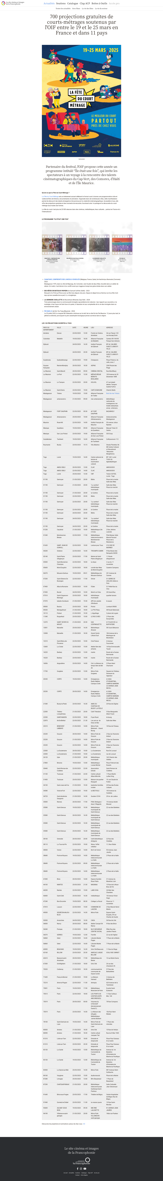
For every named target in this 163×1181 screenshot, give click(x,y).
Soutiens (61, 3)
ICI (84, 1124)
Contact (77, 1175)
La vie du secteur (101, 8)
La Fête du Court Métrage (50, 196)
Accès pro (114, 3)
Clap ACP (85, 3)
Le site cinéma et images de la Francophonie (15, 3)
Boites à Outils (99, 3)
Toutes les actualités (63, 8)
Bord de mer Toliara (112, 393)
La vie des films (87, 8)
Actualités (49, 3)
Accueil (66, 1173)
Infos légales (84, 1175)
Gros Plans (76, 8)
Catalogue (72, 3)
